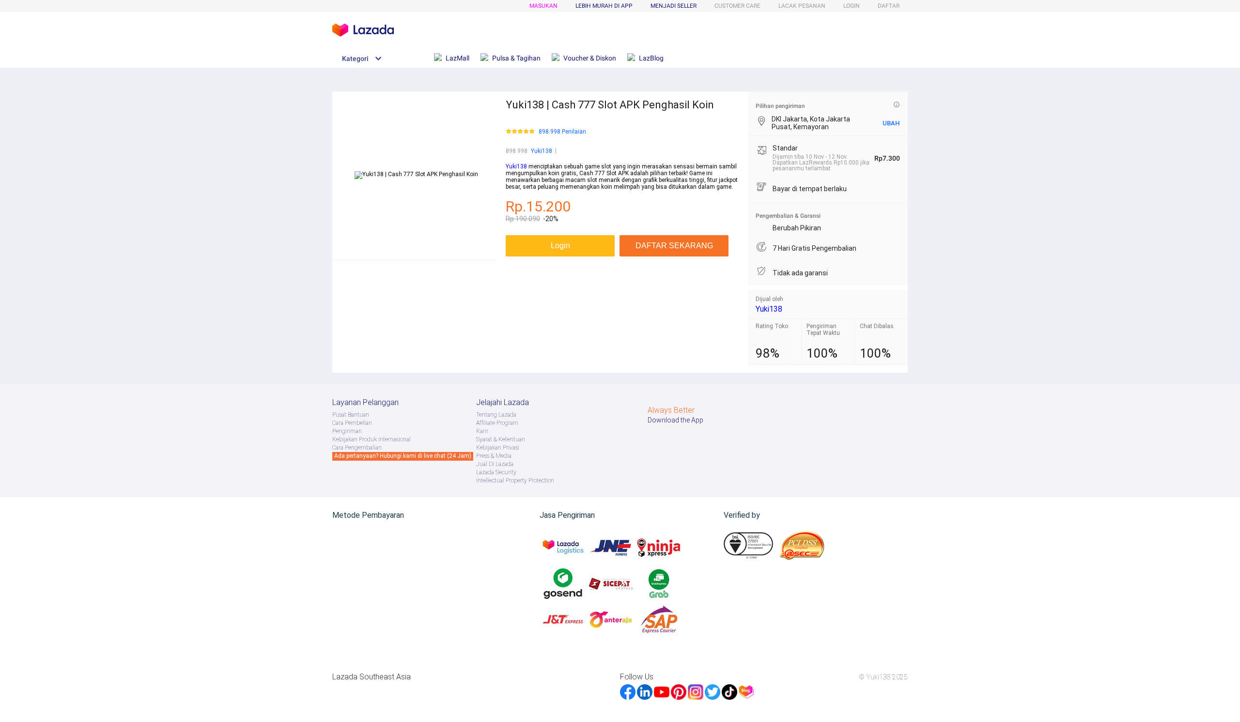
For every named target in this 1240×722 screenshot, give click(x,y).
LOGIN (851, 5)
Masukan (543, 5)
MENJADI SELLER (674, 5)
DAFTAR (888, 5)
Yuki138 (541, 151)
